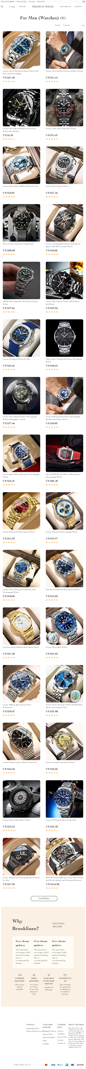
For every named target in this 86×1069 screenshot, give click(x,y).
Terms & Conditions (8, 1)
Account (32, 1)
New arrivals (65, 6)
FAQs (45, 1041)
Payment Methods (49, 1037)
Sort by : (58, 25)
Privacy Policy (22, 1)
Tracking (46, 1044)
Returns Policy (48, 1034)
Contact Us (41, 1)
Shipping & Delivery (49, 1031)
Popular (22, 6)
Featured (78, 6)
